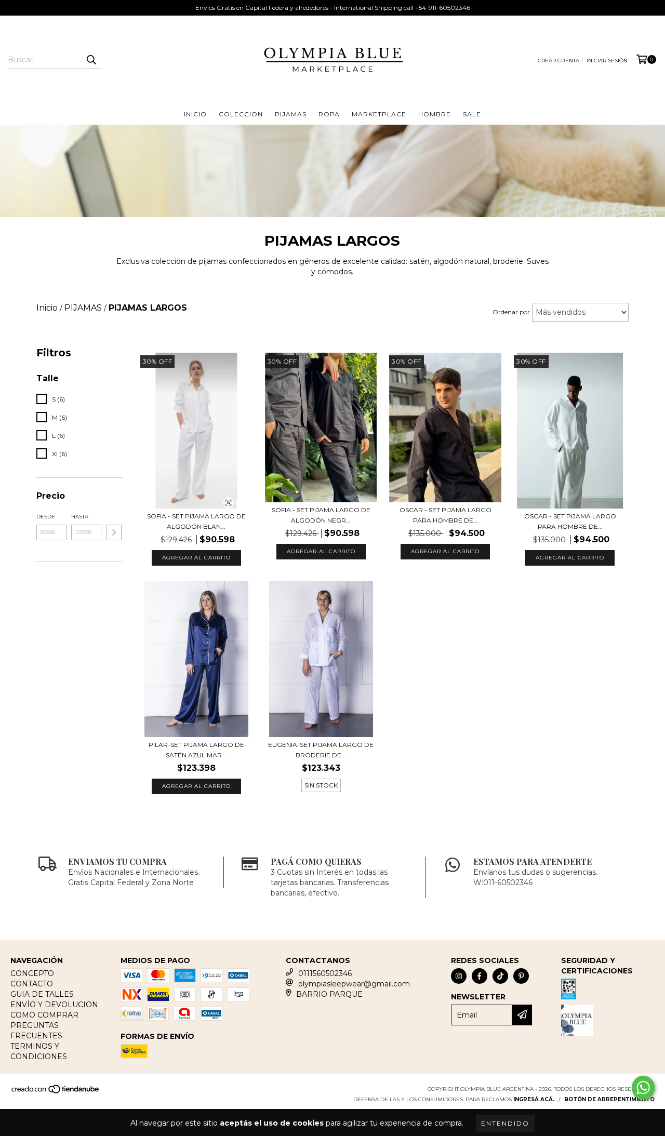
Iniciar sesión (607, 60)
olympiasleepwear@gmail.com (354, 983)
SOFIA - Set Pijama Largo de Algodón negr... (321, 515)
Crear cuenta (558, 60)
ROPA (329, 114)
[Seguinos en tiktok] (500, 976)
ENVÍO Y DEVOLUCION (54, 1004)
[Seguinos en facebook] (479, 976)
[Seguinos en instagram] (459, 976)
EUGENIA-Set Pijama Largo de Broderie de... (321, 750)
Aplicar (114, 532)
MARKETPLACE (379, 114)
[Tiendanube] (55, 1092)
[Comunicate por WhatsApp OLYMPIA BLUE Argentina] (643, 1088)
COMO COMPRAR (44, 1015)
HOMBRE (434, 114)
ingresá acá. (533, 1099)
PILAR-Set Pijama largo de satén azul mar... (196, 750)
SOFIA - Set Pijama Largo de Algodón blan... (196, 521)
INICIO (195, 114)
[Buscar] (91, 59)
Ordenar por (511, 312)
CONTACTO (31, 983)
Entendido (505, 1123)
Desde (45, 516)
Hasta (79, 516)
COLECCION (241, 114)
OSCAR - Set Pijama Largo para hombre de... (445, 515)
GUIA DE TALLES (42, 994)
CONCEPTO (32, 973)
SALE (472, 114)
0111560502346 (325, 973)
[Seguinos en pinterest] (521, 976)
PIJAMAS (291, 114)
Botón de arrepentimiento (609, 1099)
